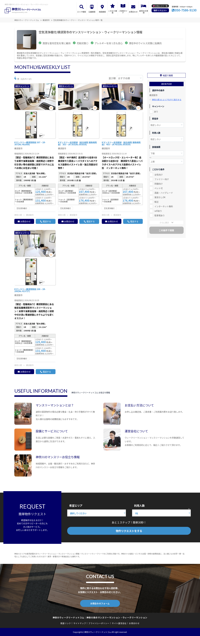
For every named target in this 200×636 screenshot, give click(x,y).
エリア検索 (81, 12)
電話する (47, 221)
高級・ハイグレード (163, 192)
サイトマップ (79, 623)
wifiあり (158, 210)
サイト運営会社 (119, 623)
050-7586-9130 (185, 10)
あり (156, 111)
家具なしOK (159, 197)
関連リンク (65, 623)
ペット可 (158, 188)
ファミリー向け (161, 179)
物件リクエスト (160, 10)
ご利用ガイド (123, 12)
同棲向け (158, 183)
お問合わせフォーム (100, 603)
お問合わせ (133, 12)
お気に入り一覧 (161, 6)
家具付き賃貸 (143, 12)
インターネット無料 (163, 206)
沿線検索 (91, 12)
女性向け (158, 174)
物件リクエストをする (129, 531)
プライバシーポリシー (98, 623)
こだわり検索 (112, 12)
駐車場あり (159, 215)
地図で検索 (168, 75)
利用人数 (139, 505)
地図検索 (102, 12)
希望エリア (75, 505)
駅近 (156, 201)
